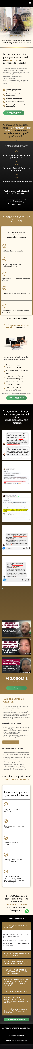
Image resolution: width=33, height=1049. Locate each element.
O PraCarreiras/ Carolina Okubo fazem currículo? (16, 963)
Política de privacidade (21, 1040)
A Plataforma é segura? (16, 991)
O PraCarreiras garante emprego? (15, 926)
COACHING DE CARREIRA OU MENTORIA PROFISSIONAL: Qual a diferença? (16, 972)
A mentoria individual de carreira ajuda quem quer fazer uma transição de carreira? (16, 982)
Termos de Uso (10, 1040)
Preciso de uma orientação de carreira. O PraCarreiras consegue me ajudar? (16, 1000)
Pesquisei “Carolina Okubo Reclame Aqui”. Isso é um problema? (16, 1011)
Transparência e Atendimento (16, 1035)
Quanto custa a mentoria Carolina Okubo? (16, 954)
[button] (30, 3)
